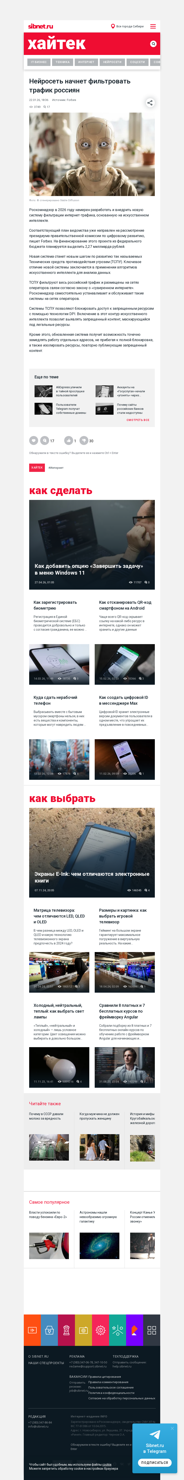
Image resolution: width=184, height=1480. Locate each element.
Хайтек (57, 43)
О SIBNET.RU (38, 1356)
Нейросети (112, 62)
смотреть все (138, 420)
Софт (158, 62)
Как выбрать (62, 798)
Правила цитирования (104, 1377)
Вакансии (78, 1376)
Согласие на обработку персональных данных (121, 1398)
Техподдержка (126, 1356)
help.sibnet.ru (122, 1366)
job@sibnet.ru (78, 1390)
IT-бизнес (39, 62)
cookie (107, 1464)
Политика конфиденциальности (111, 1393)
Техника (63, 62)
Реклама (77, 1356)
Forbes (71, 100)
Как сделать (60, 490)
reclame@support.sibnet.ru (88, 1366)
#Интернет (56, 467)
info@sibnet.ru (38, 1426)
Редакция (37, 1416)
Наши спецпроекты (46, 1363)
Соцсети (137, 62)
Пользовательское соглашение (111, 1387)
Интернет (86, 62)
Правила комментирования (108, 1382)
